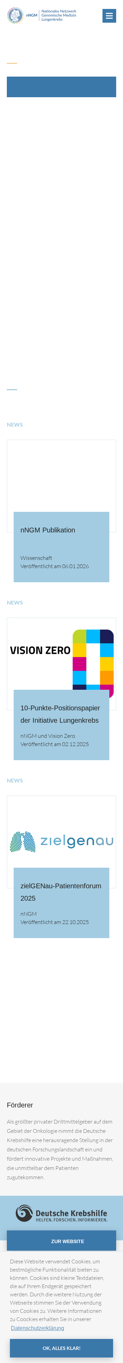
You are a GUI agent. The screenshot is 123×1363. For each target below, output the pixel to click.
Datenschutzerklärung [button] (37, 1328)
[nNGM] (42, 15)
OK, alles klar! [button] (62, 1348)
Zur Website (67, 1241)
